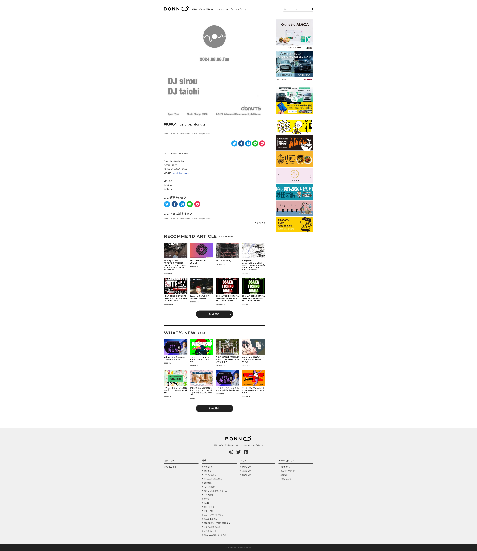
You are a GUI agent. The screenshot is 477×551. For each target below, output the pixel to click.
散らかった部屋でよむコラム (215, 491)
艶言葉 (206, 499)
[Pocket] (262, 143)
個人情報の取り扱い (288, 471)
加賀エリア (246, 475)
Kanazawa (185, 133)
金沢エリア (246, 471)
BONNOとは (285, 467)
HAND (206, 503)
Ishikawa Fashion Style (213, 479)
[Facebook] (241, 143)
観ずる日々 (208, 471)
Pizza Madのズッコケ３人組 (215, 535)
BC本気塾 (208, 483)
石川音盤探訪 (209, 487)
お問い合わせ (285, 479)
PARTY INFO (171, 133)
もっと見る (261, 223)
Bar (195, 133)
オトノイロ (208, 511)
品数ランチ (208, 467)
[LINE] (255, 143)
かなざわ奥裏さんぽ (212, 527)
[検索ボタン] (311, 9)
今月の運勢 (208, 495)
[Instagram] (231, 452)
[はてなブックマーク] (248, 143)
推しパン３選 (209, 507)
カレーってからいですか (213, 515)
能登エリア (246, 467)
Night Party (205, 133)
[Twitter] (234, 143)
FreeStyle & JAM (210, 519)
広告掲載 (283, 475)
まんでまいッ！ (210, 531)
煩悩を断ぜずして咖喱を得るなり (217, 523)
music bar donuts (181, 173)
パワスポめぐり (210, 475)
